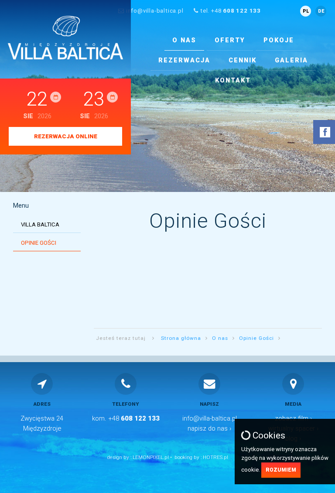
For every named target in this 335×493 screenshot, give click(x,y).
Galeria (291, 60)
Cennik (242, 60)
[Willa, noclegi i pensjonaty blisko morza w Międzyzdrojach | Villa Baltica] (65, 37)
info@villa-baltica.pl (155, 10)
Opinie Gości (38, 243)
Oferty (230, 40)
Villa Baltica (40, 224)
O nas (184, 40)
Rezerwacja (184, 60)
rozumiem (281, 470)
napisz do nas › (209, 428)
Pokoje (278, 40)
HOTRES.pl (215, 457)
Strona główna (181, 338)
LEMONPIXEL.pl (151, 457)
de (321, 11)
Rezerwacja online (65, 136)
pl (306, 11)
